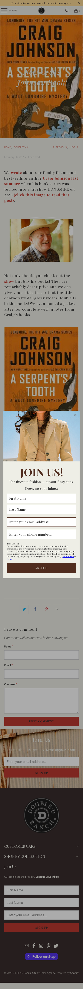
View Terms (68, 556)
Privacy (10, 558)
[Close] (75, 414)
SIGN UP (41, 568)
